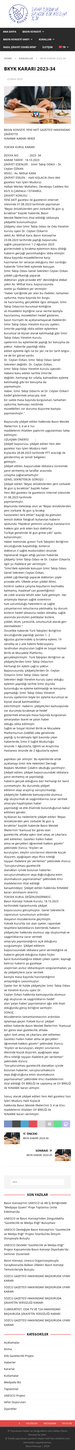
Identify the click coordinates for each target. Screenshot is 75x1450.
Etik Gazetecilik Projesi (19, 1356)
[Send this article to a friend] (41, 1124)
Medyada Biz (12, 1382)
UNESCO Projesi (14, 1395)
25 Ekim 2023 (14, 79)
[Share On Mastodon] (66, 1124)
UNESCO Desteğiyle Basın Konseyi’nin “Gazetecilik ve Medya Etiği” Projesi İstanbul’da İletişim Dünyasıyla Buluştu (37, 1234)
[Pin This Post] (33, 1124)
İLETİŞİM (47, 47)
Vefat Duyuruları (15, 1402)
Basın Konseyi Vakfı (16, 39)
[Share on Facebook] (8, 1124)
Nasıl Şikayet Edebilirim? (19, 47)
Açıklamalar (12, 1342)
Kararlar (9, 1369)
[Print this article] (49, 1124)
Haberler (10, 1362)
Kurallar (45, 39)
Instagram (50, 1423)
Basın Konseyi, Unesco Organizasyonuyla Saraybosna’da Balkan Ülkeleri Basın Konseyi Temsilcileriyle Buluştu (34, 1265)
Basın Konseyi (31, 31)
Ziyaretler (10, 1409)
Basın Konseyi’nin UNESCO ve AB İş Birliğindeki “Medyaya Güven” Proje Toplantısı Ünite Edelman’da (35, 1207)
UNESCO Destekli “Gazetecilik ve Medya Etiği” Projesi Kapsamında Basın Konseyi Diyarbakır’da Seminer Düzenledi (36, 1249)
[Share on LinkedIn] (25, 1124)
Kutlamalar (11, 1376)
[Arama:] (37, 1182)
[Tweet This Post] (16, 1124)
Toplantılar (11, 1389)
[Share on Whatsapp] (58, 1124)
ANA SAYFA (9, 31)
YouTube (67, 1423)
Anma (8, 1349)
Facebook (32, 1423)
